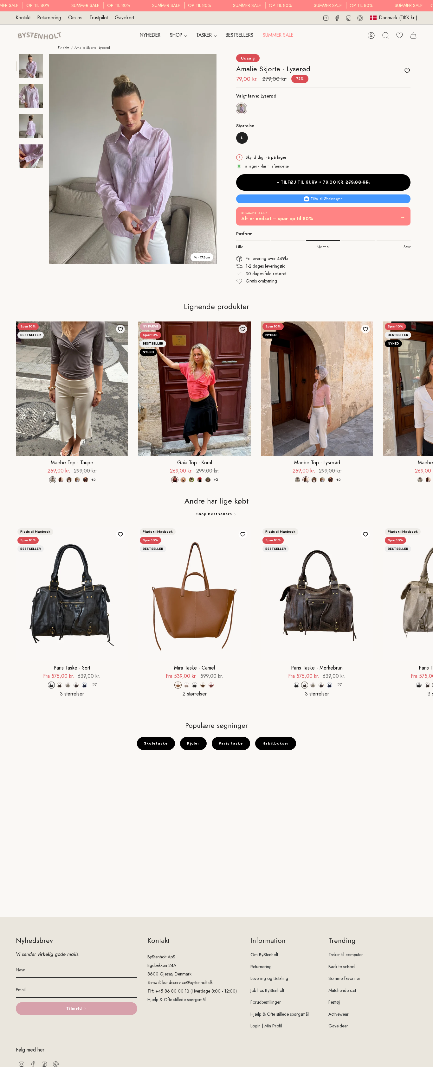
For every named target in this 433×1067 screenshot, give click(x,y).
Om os (75, 17)
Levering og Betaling (269, 978)
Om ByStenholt (264, 954)
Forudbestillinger (265, 1002)
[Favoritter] (399, 35)
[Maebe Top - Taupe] (72, 388)
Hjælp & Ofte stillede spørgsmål (176, 999)
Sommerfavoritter (344, 978)
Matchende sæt (342, 990)
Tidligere (49, 159)
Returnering (49, 17)
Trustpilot (98, 17)
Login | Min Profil (266, 1026)
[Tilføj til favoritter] (407, 71)
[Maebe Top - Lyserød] (317, 388)
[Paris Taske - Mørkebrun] (317, 594)
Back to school (341, 966)
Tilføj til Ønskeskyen (327, 199)
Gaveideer (338, 1026)
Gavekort (124, 17)
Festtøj (334, 1002)
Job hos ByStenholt (267, 990)
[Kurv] (413, 35)
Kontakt (23, 17)
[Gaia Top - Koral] (194, 388)
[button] (178, 36)
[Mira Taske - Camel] (194, 594)
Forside (63, 47)
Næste (423, 388)
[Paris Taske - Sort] (72, 594)
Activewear (338, 1014)
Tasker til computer (345, 954)
